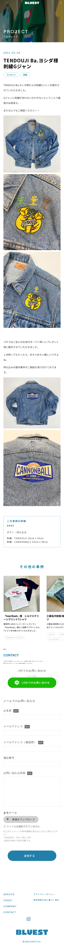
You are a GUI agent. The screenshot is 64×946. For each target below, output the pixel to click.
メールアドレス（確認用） (22, 742)
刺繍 (25, 74)
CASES (7, 900)
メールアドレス (16, 726)
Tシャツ (51, 634)
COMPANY (10, 906)
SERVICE (9, 894)
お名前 (10, 710)
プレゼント (11, 74)
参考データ (10, 813)
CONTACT (9, 912)
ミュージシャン (54, 639)
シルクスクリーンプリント (14, 637)
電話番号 (8, 757)
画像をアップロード (23, 819)
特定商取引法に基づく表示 (46, 900)
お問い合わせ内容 (17, 773)
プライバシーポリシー (44, 894)
